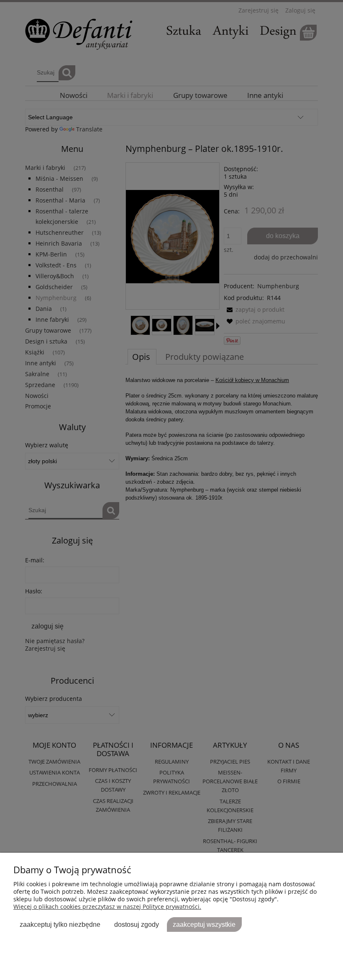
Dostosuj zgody (136, 924)
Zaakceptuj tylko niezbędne (60, 924)
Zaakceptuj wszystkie (204, 924)
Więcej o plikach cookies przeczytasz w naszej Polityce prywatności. (107, 906)
